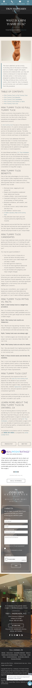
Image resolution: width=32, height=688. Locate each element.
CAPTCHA (8, 555)
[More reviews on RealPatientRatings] (16, 452)
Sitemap (3, 652)
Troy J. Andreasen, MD (16, 650)
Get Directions (16, 625)
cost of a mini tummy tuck (20, 378)
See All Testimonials (16, 480)
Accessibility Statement (19, 652)
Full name (8, 519)
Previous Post (9, 443)
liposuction (18, 386)
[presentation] (15, 559)
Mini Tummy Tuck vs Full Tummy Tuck (16, 95)
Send (16, 565)
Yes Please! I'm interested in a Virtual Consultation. (13, 550)
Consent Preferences (12, 656)
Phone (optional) (9, 529)
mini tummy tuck (7, 125)
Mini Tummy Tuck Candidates (13, 99)
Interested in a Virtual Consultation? (14, 546)
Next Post (24, 443)
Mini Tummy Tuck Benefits (12, 97)
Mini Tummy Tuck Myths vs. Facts (14, 101)
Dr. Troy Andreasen (23, 152)
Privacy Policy (22, 654)
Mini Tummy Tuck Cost (11, 103)
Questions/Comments (11, 535)
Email (7, 524)
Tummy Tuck (23, 30)
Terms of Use (9, 652)
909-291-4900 (18, 620)
